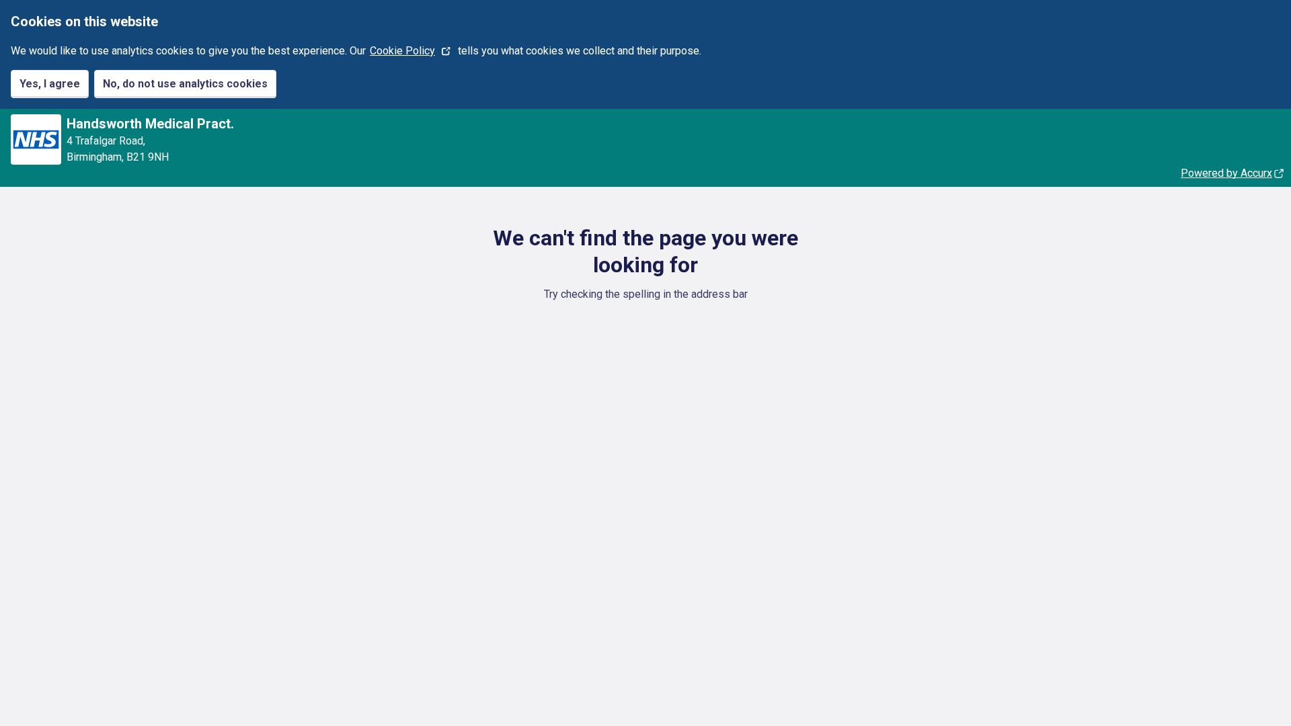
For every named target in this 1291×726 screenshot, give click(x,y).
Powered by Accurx (1226, 173)
